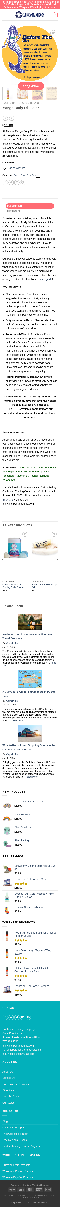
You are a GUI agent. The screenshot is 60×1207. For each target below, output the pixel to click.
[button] (38, 175)
